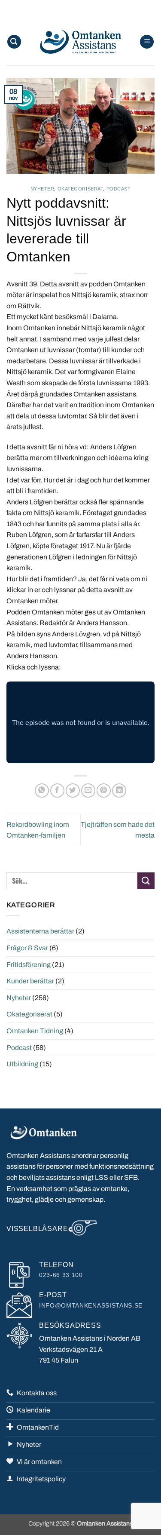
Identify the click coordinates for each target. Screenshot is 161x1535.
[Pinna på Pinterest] (104, 790)
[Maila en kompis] (88, 790)
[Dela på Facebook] (57, 790)
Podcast (118, 188)
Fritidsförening (28, 964)
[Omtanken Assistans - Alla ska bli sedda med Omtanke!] (80, 41)
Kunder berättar (30, 981)
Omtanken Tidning (34, 1031)
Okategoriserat (80, 188)
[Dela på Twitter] (73, 790)
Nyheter (42, 188)
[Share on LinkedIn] (119, 790)
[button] (14, 42)
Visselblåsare (37, 1228)
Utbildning (22, 1064)
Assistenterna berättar (40, 931)
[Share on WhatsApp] (42, 790)
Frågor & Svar (27, 948)
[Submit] (146, 880)
